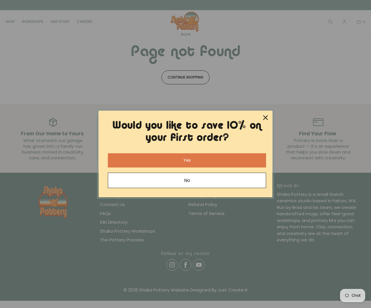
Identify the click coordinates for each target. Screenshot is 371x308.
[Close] (265, 118)
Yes (187, 160)
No (187, 180)
